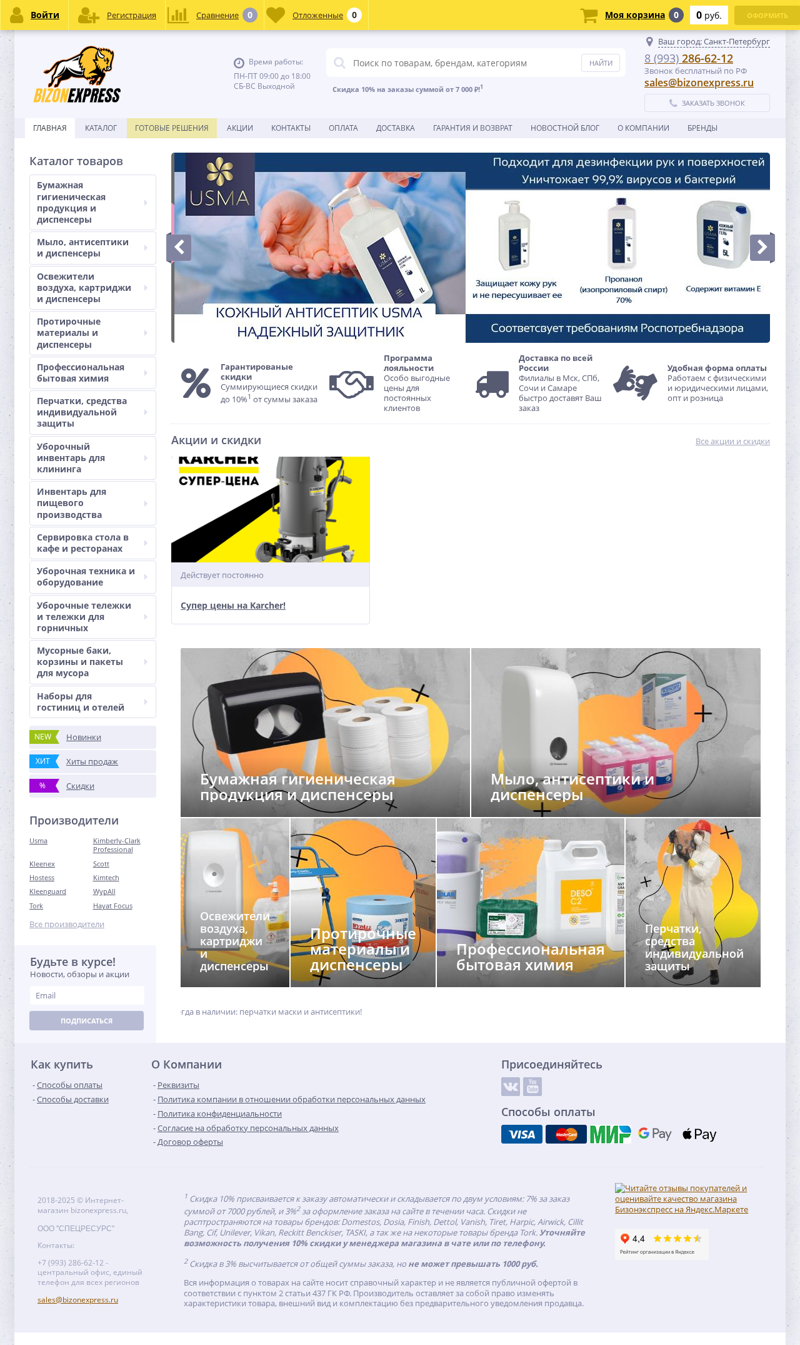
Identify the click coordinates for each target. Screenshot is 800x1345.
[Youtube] (532, 1086)
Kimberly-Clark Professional (117, 845)
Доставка (395, 128)
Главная (50, 128)
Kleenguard (47, 891)
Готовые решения (172, 128)
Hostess (41, 877)
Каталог (101, 128)
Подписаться (86, 1020)
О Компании (643, 128)
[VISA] (521, 1134)
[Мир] (610, 1134)
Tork (36, 905)
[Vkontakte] (510, 1086)
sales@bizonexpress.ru (699, 82)
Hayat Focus (112, 905)
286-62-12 (688, 58)
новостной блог (565, 128)
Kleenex (42, 863)
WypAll (104, 891)
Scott (101, 863)
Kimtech (106, 877)
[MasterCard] (566, 1134)
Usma (38, 840)
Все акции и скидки (733, 441)
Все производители (66, 924)
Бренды (703, 128)
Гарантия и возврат (472, 128)
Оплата (343, 128)
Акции (240, 128)
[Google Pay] (655, 1134)
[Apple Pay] (699, 1134)
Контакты (291, 128)
